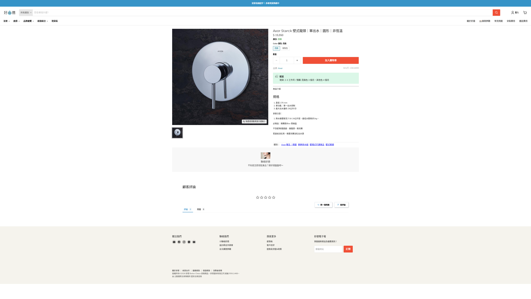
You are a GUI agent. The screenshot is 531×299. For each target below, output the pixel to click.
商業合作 (186, 270)
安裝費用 (511, 21)
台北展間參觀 (225, 249)
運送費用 (523, 21)
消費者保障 (217, 270)
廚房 (15, 21)
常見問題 (498, 21)
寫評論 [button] (343, 204)
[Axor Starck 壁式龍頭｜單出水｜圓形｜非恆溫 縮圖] (177, 132)
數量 (275, 54)
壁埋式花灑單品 (317, 145)
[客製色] (285, 51)
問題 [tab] (199, 209)
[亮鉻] (277, 51)
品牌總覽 (27, 21)
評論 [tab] (186, 209)
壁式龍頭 (330, 145)
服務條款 (196, 270)
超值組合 (41, 21)
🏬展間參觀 (484, 21)
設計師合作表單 (226, 245)
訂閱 (348, 249)
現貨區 (55, 21)
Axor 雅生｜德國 (289, 145)
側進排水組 (303, 145)
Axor (280, 68)
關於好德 (471, 21)
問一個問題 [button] (324, 204)
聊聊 (277, 165)
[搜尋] (496, 12)
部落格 (270, 241)
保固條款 (206, 270)
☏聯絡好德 (224, 241)
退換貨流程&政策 (274, 249)
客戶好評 (270, 245)
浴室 (5, 21)
